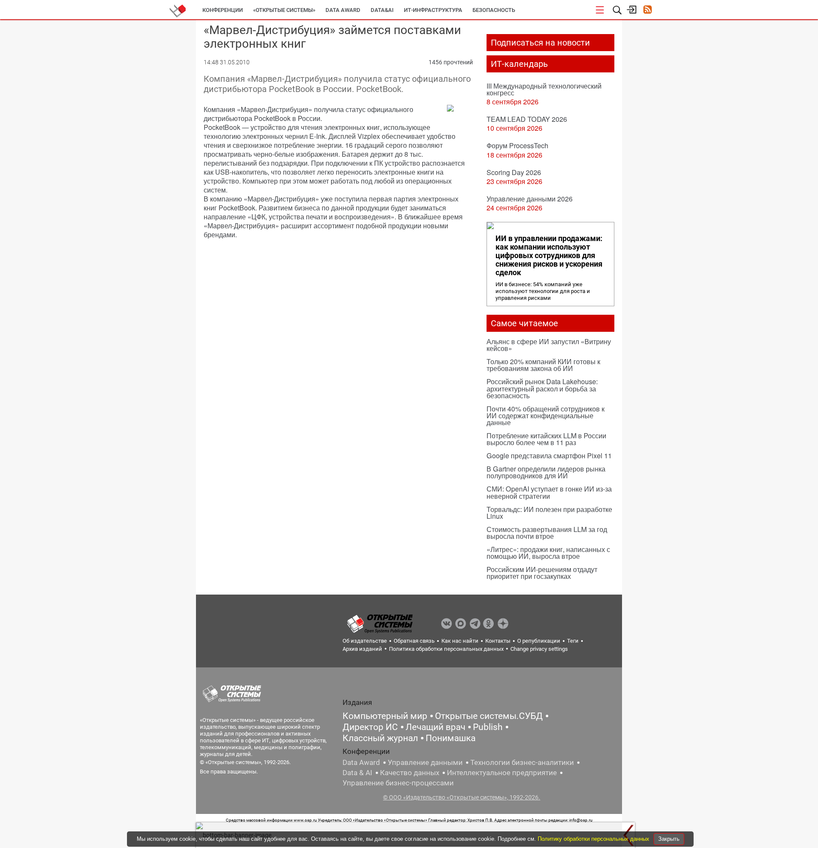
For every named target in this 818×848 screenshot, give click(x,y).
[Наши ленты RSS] (647, 10)
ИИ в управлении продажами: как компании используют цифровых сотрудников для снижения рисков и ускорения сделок (548, 255)
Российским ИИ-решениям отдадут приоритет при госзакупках (542, 572)
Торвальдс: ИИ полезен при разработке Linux (549, 512)
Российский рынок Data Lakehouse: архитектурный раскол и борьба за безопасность (542, 388)
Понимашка (450, 738)
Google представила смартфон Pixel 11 (549, 455)
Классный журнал (380, 738)
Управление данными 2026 (530, 199)
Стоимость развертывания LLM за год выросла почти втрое (547, 532)
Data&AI (382, 10)
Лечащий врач (435, 727)
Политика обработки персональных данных (446, 649)
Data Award (361, 762)
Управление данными (425, 762)
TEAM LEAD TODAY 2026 (527, 119)
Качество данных (409, 772)
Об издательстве (365, 641)
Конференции (222, 10)
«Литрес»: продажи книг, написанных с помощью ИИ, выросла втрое (548, 552)
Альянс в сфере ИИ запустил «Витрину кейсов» (549, 344)
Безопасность (493, 10)
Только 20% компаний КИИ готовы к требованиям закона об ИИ (543, 364)
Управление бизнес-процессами (398, 783)
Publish (488, 727)
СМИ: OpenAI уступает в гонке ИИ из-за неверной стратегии (549, 492)
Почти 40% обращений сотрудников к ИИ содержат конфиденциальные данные (546, 415)
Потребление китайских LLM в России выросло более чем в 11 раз (546, 439)
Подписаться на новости (540, 42)
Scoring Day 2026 (514, 172)
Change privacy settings (539, 649)
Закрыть (669, 839)
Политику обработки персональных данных (594, 839)
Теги (573, 641)
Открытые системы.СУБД (489, 716)
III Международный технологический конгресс (544, 89)
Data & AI (357, 772)
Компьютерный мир (385, 716)
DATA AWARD (342, 10)
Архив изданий (362, 649)
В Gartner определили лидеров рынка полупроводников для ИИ (546, 472)
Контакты (497, 641)
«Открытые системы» (284, 10)
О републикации (538, 641)
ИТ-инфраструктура (433, 10)
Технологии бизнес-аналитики (522, 762)
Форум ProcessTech (517, 145)
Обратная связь (414, 641)
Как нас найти (459, 641)
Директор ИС (370, 727)
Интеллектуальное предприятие (502, 772)
